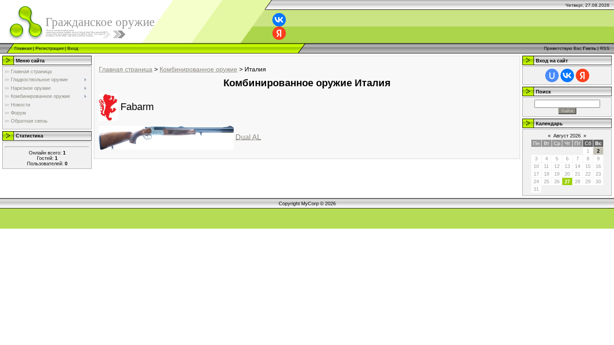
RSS (605, 48)
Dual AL (248, 137)
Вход (72, 48)
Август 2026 (567, 135)
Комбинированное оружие (198, 69)
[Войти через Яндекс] (279, 33)
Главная (22, 48)
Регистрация (49, 48)
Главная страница (125, 69)
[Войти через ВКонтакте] (279, 20)
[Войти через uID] (552, 75)
